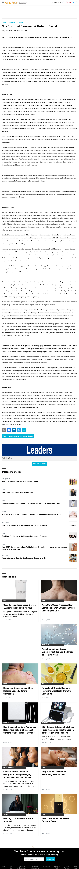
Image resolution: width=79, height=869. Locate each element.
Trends (4, 511)
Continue (50, 859)
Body (3, 544)
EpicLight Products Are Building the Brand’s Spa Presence (25, 536)
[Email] (4, 430)
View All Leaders (39, 463)
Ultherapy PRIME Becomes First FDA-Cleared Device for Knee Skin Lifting (31, 503)
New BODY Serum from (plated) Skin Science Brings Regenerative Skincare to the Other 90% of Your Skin (34, 548)
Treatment (12, 22)
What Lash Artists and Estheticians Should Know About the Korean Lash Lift (31, 514)
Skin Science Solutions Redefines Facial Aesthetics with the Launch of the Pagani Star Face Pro (58, 730)
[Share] (9, 430)
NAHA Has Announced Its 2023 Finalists (17, 492)
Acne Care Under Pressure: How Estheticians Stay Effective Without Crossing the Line (58, 608)
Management (6, 478)
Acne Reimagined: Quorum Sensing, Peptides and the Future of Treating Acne (57, 652)
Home (4, 22)
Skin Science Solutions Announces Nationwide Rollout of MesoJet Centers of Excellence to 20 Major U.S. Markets (19, 730)
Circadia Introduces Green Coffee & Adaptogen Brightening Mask (19, 606)
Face (3, 533)
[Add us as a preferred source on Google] (24, 430)
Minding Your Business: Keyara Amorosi (18, 820)
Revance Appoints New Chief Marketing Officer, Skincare (24, 525)
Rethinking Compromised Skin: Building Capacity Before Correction (18, 691)
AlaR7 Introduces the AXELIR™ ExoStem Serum (56, 820)
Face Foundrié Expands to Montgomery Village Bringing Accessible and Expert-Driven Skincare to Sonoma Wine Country (19, 774)
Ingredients (46, 645)
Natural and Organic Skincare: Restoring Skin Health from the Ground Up (56, 691)
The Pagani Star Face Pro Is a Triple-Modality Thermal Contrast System (57, 738)
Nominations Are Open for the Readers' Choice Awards (24, 558)
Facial (21, 22)
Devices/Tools (8, 723)
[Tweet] (19, 430)
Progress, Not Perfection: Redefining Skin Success (54, 773)
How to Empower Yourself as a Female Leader (20, 481)
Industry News (6, 522)
